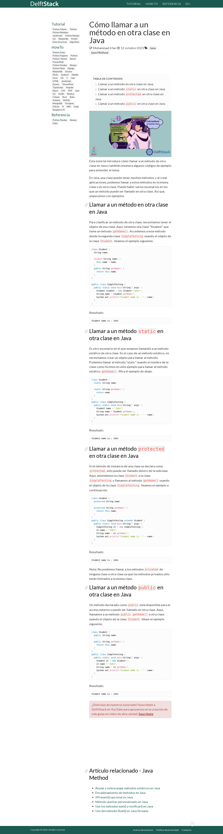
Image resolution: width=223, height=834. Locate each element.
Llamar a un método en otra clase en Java (125, 84)
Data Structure (60, 42)
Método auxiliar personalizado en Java (121, 802)
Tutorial (133, 3)
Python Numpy (72, 35)
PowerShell (58, 62)
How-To (152, 3)
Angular (69, 87)
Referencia (171, 3)
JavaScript (57, 35)
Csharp (56, 97)
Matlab (75, 74)
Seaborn (65, 74)
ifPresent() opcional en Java (114, 797)
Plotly (55, 74)
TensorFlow (67, 84)
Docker (68, 71)
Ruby (72, 97)
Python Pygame (60, 55)
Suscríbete (146, 714)
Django (71, 68)
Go (54, 93)
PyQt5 (74, 38)
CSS (63, 90)
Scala (76, 106)
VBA (68, 106)
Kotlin (61, 93)
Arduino (56, 100)
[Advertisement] (12, 58)
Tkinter (73, 29)
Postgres (69, 103)
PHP (70, 90)
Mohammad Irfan (104, 48)
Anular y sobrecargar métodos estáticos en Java (127, 788)
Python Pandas (60, 65)
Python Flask (59, 68)
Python (74, 55)
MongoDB (57, 103)
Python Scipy (59, 52)
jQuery (56, 84)
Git (54, 38)
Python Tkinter (60, 58)
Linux (55, 78)
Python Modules (60, 32)
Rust (64, 97)
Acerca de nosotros (143, 829)
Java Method (99, 52)
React (55, 90)
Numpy (73, 65)
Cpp (73, 78)
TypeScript (58, 87)
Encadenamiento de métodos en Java (120, 792)
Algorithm (74, 42)
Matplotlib (63, 38)
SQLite (56, 106)
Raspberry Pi (59, 109)
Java (77, 90)
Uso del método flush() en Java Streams (121, 811)
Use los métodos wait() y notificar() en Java (124, 806)
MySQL (66, 100)
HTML (56, 81)
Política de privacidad (167, 829)
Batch (73, 58)
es (187, 3)
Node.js (70, 93)
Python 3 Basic (60, 29)
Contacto (186, 829)
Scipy (55, 123)
